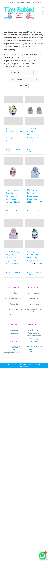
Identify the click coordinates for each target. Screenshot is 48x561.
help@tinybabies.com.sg (33, 2)
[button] (42, 555)
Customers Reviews (14, 298)
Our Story (14, 293)
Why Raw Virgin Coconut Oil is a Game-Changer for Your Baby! (34, 334)
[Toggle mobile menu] (43, 8)
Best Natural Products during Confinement (34, 347)
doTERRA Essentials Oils (34, 310)
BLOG (14, 315)
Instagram (14, 330)
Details (18, 149)
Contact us (34, 298)
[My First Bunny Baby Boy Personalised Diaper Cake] (34, 171)
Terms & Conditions (14, 309)
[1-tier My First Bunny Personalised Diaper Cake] (34, 110)
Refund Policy (34, 304)
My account (34, 293)
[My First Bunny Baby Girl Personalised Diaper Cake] (13, 233)
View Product (9, 150)
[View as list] (26, 85)
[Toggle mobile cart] (43, 13)
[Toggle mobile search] (43, 10)
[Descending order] (36, 72)
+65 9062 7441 (17, 347)
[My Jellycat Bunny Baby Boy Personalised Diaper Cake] (34, 233)
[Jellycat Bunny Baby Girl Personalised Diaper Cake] (13, 171)
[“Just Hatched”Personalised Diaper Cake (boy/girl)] (13, 110)
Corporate (14, 304)
